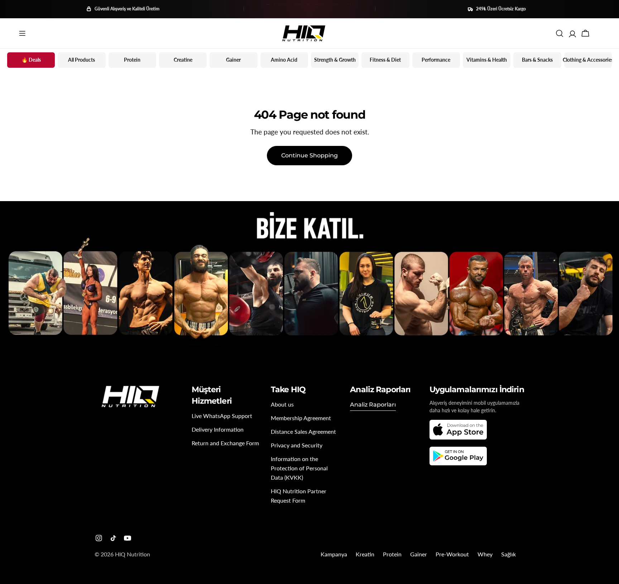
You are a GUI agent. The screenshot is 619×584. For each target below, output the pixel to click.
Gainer (233, 60)
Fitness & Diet (385, 60)
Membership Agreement (301, 417)
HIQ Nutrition (132, 554)
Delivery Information (218, 429)
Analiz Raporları (373, 404)
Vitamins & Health (486, 60)
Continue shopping (309, 155)
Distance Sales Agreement (303, 431)
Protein (132, 60)
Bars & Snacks (537, 60)
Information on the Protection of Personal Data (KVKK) (299, 468)
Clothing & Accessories (588, 60)
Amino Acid (284, 60)
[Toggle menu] (22, 33)
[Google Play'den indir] (458, 456)
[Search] (559, 33)
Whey (485, 554)
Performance (436, 60)
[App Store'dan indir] (458, 430)
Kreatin (365, 554)
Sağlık (508, 554)
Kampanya (334, 554)
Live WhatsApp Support (222, 415)
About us (282, 404)
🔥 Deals (31, 60)
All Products (81, 60)
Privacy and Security (296, 445)
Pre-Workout (452, 554)
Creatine (183, 60)
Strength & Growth (335, 60)
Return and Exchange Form (225, 443)
